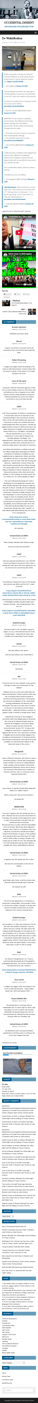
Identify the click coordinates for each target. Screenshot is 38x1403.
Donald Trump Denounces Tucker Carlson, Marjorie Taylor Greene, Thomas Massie (18, 1111)
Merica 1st (5, 1337)
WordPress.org (7, 1383)
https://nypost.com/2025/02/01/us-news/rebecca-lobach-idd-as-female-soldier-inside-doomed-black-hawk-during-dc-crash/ (19, 593)
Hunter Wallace (20, 42)
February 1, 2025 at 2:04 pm (19, 876)
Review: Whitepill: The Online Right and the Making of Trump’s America (18, 1117)
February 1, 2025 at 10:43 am (19, 754)
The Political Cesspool (9, 1346)
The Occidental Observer (10, 1343)
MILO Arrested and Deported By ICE (14, 1226)
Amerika (4, 1321)
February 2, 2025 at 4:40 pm (19, 920)
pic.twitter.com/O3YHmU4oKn (15, 199)
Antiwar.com (6, 1323)
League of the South (9, 1334)
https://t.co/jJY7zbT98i (15, 81)
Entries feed (6, 1376)
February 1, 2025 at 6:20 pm (19, 897)
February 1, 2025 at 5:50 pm (19, 646)
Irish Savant (6, 1332)
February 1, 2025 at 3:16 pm (19, 538)
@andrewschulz (10, 187)
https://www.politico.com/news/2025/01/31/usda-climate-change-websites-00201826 (19, 971)
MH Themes (30, 1400)
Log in (4, 1373)
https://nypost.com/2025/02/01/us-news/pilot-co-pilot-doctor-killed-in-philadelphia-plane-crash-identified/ (19, 613)
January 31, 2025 (8, 42)
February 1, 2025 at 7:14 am (19, 679)
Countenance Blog (8, 1325)
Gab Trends (5, 1330)
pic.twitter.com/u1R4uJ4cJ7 (13, 140)
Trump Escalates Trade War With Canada (15, 1247)
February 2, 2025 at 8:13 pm (19, 1026)
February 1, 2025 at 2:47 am (19, 344)
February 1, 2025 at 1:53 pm (19, 855)
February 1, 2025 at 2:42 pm (19, 982)
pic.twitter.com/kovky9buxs (14, 106)
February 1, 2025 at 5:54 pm (19, 578)
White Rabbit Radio (8, 1353)
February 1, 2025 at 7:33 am (19, 784)
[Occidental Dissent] (19, 18)
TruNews (5, 1348)
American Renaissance (9, 1319)
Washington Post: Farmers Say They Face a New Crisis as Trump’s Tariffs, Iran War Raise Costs (18, 1197)
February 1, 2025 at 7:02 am (19, 362)
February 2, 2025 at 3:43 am (19, 1001)
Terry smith (19, 979)
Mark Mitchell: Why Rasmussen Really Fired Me (17, 1267)
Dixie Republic (6, 1328)
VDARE (4, 1350)
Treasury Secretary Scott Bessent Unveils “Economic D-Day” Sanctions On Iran (16, 1251)
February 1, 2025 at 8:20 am (19, 955)
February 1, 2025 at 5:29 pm (19, 557)
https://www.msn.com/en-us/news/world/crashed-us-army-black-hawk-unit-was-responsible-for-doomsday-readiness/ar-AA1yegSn (19, 520)
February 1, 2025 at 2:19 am (19, 329)
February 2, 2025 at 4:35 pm (19, 625)
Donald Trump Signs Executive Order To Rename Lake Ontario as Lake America (18, 1124)
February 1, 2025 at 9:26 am (19, 383)
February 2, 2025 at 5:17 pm (19, 665)
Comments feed (7, 1380)
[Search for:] (19, 1390)
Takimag (5, 1341)
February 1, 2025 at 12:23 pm (19, 409)
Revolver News (7, 1339)
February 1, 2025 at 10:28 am (19, 809)
